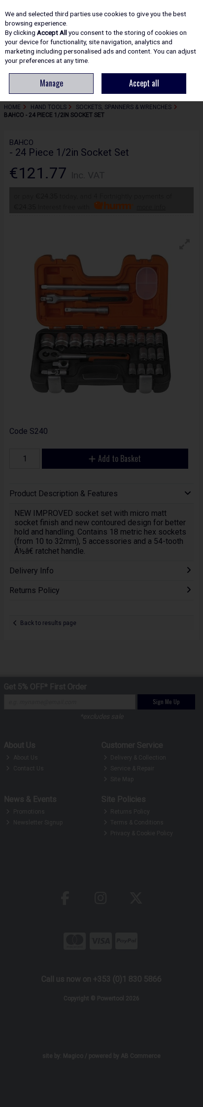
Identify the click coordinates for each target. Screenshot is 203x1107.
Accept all (144, 83)
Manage (51, 83)
